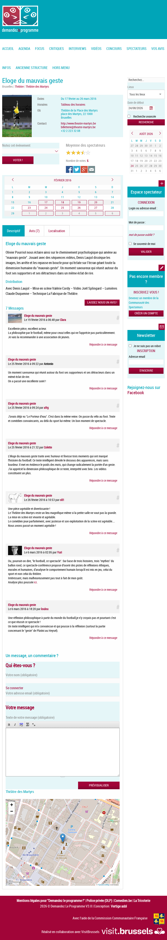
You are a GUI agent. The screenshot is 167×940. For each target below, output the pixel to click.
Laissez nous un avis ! (102, 302)
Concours (114, 48)
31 (150, 145)
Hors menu (61, 67)
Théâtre (19, 86)
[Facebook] (69, 169)
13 (146, 155)
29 (141, 145)
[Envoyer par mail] (91, 169)
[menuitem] (24, 46)
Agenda (24, 48)
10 (132, 155)
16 (160, 155)
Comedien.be (123, 900)
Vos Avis (157, 48)
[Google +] (84, 169)
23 (160, 160)
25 (136, 165)
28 (136, 145)
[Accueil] (20, 18)
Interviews (77, 48)
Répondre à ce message (103, 344)
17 (132, 160)
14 (150, 155)
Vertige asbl (119, 906)
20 (146, 160)
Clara (63, 320)
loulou (44, 609)
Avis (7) (34, 230)
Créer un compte (146, 313)
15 (155, 155)
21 (150, 160)
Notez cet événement (16, 145)
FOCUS (39, 48)
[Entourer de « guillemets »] (34, 724)
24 (132, 165)
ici (35, 582)
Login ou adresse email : (143, 208)
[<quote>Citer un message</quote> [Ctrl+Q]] (28, 724)
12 (141, 155)
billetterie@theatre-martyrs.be (78, 127)
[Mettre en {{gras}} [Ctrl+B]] (9, 724)
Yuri (59, 552)
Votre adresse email (28, 693)
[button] (62, 837)
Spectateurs (137, 48)
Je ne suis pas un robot (147, 346)
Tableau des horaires (73, 104)
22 (155, 160)
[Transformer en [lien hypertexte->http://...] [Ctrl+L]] (21, 724)
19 (141, 160)
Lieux (130, 87)
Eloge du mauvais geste (38, 315)
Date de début (135, 102)
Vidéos (96, 48)
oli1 (62, 500)
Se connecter (14, 688)
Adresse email (137, 356)
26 (141, 165)
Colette (48, 447)
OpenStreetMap (103, 884)
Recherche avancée (144, 116)
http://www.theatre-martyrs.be (78, 123)
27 (132, 145)
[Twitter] (77, 169)
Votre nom (21, 675)
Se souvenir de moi (144, 244)
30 (146, 145)
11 (136, 155)
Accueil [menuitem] (8, 48)
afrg (46, 407)
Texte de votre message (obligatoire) (30, 717)
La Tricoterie (142, 900)
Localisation (56, 230)
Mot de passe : (137, 222)
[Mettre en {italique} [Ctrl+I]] (15, 724)
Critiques (56, 48)
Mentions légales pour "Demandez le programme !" (51, 900)
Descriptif (13, 230)
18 (136, 160)
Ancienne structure (32, 67)
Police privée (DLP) (99, 900)
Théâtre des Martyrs (37, 86)
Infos (6, 67)
